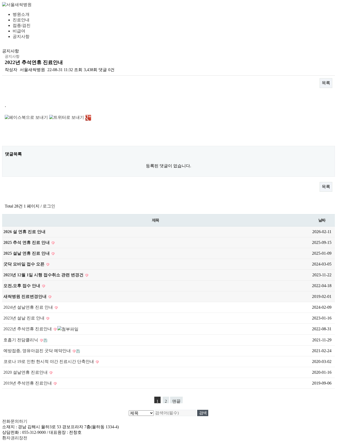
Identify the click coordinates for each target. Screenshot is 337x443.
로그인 (49, 206)
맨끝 (176, 401)
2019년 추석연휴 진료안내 (28, 383)
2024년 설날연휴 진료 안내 (28, 307)
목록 (326, 83)
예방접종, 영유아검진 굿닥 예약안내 (37, 350)
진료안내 (21, 20)
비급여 (19, 31)
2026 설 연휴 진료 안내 (24, 231)
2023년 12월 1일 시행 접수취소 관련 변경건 (44, 275)
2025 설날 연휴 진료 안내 (27, 253)
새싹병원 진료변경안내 (25, 296)
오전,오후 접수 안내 (22, 285)
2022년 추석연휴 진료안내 (28, 329)
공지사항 (21, 36)
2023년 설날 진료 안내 (24, 318)
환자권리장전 (14, 438)
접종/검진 (22, 25)
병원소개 (21, 14)
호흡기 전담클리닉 (21, 340)
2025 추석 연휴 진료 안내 (27, 242)
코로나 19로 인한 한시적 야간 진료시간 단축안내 (49, 361)
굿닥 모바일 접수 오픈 (24, 264)
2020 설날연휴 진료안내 (26, 372)
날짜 (321, 220)
